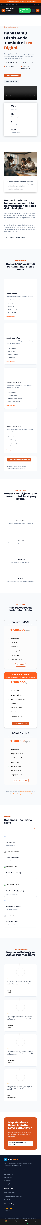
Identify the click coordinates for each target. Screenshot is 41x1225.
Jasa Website (11, 294)
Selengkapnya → (11, 316)
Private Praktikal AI (14, 427)
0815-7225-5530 (9, 1193)
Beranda (6, 1222)
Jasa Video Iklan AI (13, 382)
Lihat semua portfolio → (29, 829)
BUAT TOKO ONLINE (20, 780)
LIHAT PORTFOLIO (11, 81)
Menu (35, 1222)
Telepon (16, 1222)
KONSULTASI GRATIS (12, 75)
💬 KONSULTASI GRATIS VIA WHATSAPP (17, 1143)
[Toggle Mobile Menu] (37, 10)
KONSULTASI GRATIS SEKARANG (19, 460)
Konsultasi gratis (25, 792)
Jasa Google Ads (13, 338)
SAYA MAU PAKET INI (20, 723)
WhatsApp (26, 1222)
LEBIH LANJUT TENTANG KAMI (15, 237)
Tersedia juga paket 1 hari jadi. (22, 794)
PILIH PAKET (20, 665)
